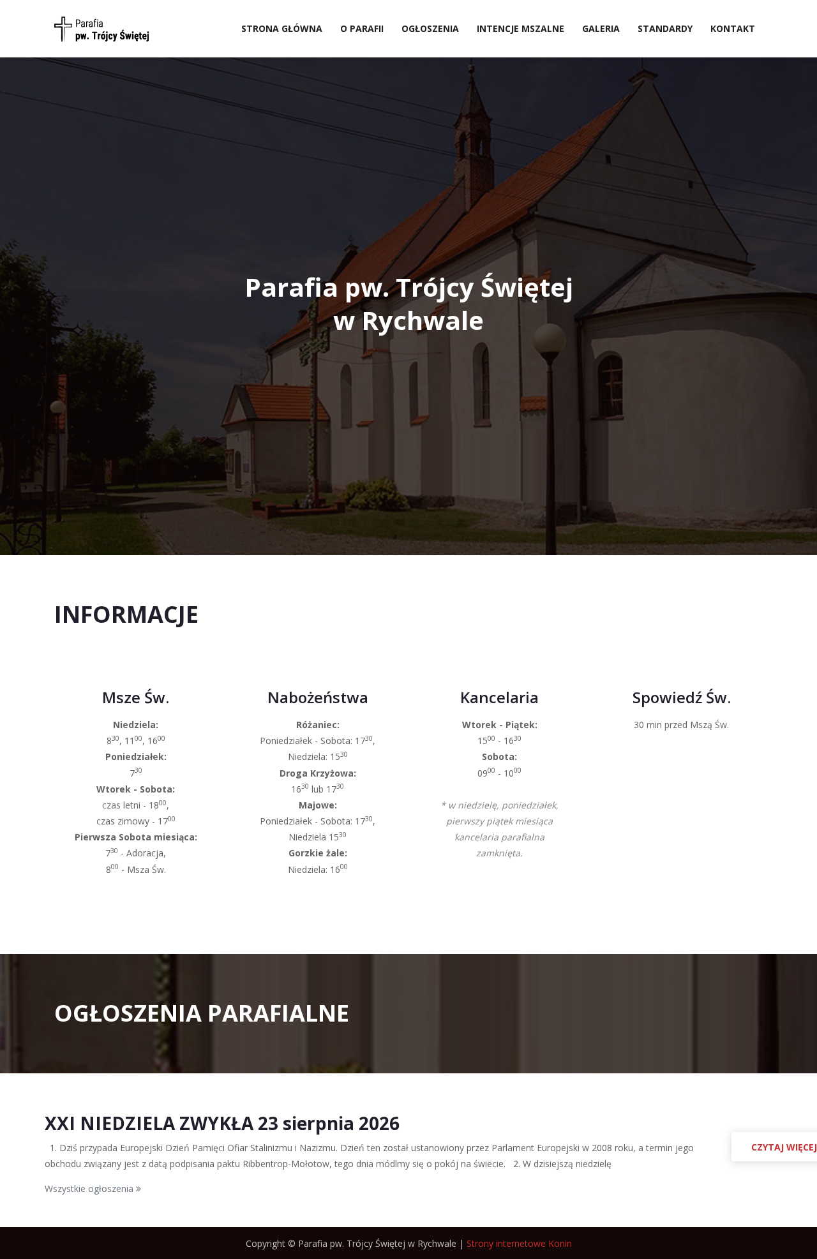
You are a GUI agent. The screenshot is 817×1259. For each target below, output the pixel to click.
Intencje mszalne (520, 28)
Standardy (665, 28)
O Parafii (362, 28)
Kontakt (732, 28)
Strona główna (281, 28)
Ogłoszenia (430, 28)
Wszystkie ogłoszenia (90, 1188)
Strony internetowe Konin (519, 1243)
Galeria (601, 28)
